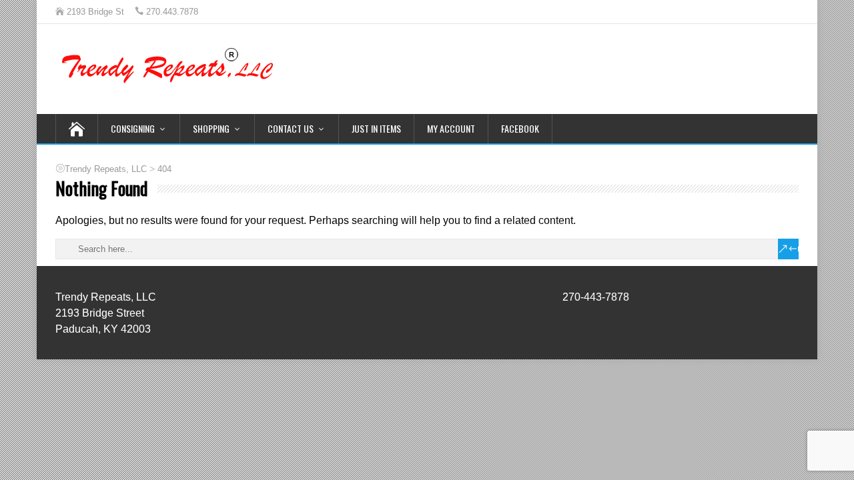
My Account (451, 128)
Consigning (133, 128)
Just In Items (376, 128)
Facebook (520, 128)
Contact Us (291, 128)
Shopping (211, 128)
